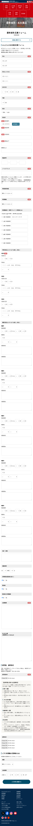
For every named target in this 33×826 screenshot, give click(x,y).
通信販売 (18, 797)
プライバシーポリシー (21, 805)
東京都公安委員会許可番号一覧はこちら (9, 820)
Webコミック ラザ (6, 803)
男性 (4, 112)
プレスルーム (19, 803)
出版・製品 (18, 802)
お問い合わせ (19, 807)
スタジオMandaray (6, 807)
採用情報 (6, 6)
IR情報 (3, 798)
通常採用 (26, 6)
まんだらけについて (6, 791)
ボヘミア (4, 802)
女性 (8, 112)
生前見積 (18, 795)
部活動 (23, 13)
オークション (19, 798)
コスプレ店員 (5, 805)
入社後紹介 (13, 6)
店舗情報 (18, 791)
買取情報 (18, 793)
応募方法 (10, 13)
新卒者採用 (20, 6)
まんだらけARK (5, 809)
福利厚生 (16, 13)
